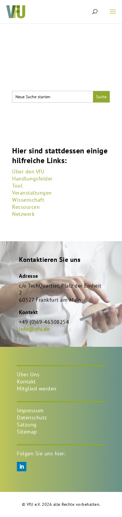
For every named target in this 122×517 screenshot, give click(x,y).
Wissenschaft (28, 199)
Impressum (30, 410)
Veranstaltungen (32, 192)
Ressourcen (26, 206)
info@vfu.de (34, 329)
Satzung (27, 424)
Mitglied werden (37, 388)
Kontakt (26, 381)
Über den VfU (28, 171)
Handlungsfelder (32, 178)
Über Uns (28, 374)
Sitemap (27, 431)
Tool (17, 185)
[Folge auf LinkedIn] (21, 466)
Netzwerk (23, 214)
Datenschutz (32, 417)
